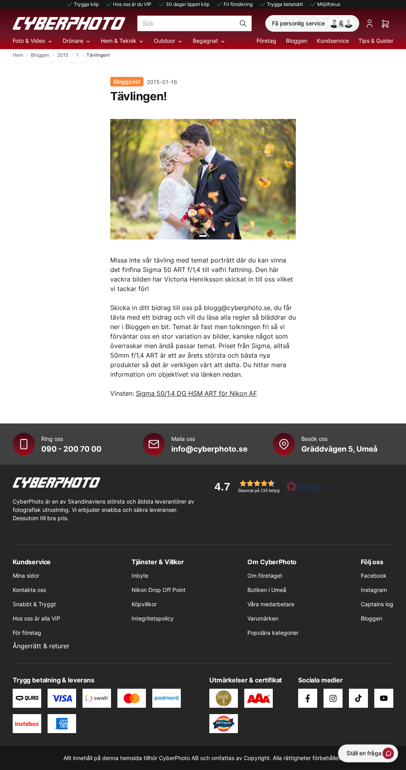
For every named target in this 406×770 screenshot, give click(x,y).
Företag (266, 40)
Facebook (374, 575)
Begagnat (205, 40)
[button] (267, 486)
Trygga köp (86, 4)
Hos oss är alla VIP (36, 618)
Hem (18, 55)
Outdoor (164, 40)
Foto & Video (29, 40)
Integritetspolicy (153, 618)
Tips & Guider (375, 40)
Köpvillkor (144, 604)
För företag (27, 632)
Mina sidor (26, 575)
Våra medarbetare (270, 604)
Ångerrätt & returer (41, 646)
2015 (62, 55)
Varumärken (262, 618)
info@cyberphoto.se (209, 449)
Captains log (377, 604)
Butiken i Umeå (266, 589)
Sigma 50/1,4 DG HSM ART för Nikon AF (196, 393)
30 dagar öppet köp (187, 4)
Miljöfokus (328, 4)
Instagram (374, 589)
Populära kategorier (273, 632)
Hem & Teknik (118, 40)
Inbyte (140, 575)
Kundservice (333, 40)
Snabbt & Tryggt (34, 604)
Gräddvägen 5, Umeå (339, 449)
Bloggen (296, 40)
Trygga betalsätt (285, 4)
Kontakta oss (29, 589)
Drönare (73, 40)
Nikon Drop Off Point (159, 589)
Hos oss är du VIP (132, 4)
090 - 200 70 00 (71, 449)
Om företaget (264, 575)
